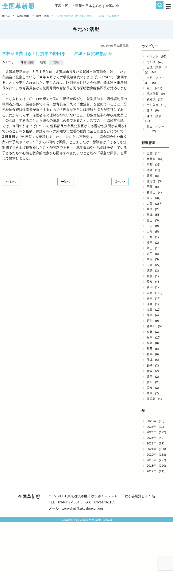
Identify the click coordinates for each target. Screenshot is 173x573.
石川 (150, 320)
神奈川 (151, 326)
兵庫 (150, 175)
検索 (160, 5)
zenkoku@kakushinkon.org (82, 508)
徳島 (150, 270)
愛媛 (150, 276)
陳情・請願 (154, 116)
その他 (151, 62)
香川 (150, 382)
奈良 (150, 209)
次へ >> (120, 181)
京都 (150, 164)
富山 (150, 220)
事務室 (151, 158)
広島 (150, 265)
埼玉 (150, 198)
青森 (150, 371)
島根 (150, 259)
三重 (150, 153)
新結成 (151, 99)
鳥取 (150, 393)
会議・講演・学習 (156, 70)
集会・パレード (154, 129)
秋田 (150, 348)
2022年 (151, 443)
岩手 (150, 253)
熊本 (150, 315)
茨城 (150, 359)
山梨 (150, 237)
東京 (150, 293)
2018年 (151, 465)
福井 (150, 332)
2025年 (151, 426)
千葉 (150, 186)
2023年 (151, 437)
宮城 (150, 214)
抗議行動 (152, 93)
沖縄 (150, 304)
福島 (150, 343)
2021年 (151, 449)
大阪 (150, 203)
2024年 (151, 432)
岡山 (150, 248)
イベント (152, 56)
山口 (150, 226)
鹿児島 (151, 398)
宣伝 (150, 88)
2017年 (151, 471)
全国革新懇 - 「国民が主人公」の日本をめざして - (28, 6)
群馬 (150, 354)
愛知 (150, 281)
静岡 (150, 376)
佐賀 (150, 170)
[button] (168, 6)
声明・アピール (154, 80)
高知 (150, 387)
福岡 (150, 337)
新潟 (150, 287)
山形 (150, 231)
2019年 (151, 460)
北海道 (151, 181)
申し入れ (152, 105)
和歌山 (151, 192)
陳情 (150, 110)
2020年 (151, 454)
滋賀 (150, 309)
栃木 (150, 298)
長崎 (150, 365)
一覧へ (65, 181)
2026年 (151, 421)
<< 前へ (11, 181)
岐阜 (150, 242)
